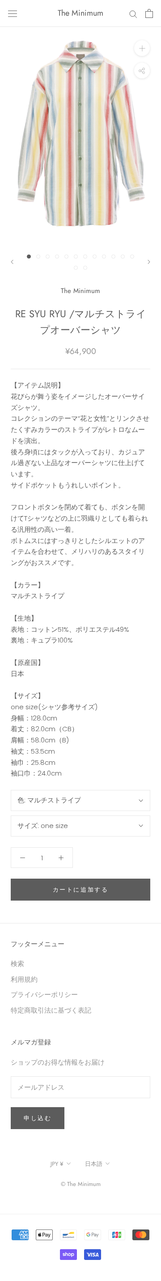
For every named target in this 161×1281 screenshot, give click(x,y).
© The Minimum (81, 1184)
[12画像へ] (132, 256)
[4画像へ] (57, 256)
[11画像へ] (123, 256)
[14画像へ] (85, 268)
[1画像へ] (29, 256)
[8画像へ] (95, 256)
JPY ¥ (57, 1164)
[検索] (133, 13)
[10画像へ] (113, 256)
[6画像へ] (76, 256)
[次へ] (149, 262)
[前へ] (12, 262)
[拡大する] (142, 48)
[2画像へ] (38, 256)
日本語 (93, 1164)
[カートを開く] (149, 13)
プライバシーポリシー (44, 994)
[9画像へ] (104, 256)
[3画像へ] (48, 256)
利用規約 (24, 979)
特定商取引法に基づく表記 (51, 1010)
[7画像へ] (85, 256)
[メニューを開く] (12, 13)
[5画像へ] (66, 256)
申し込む (37, 1118)
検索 (17, 963)
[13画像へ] (76, 268)
